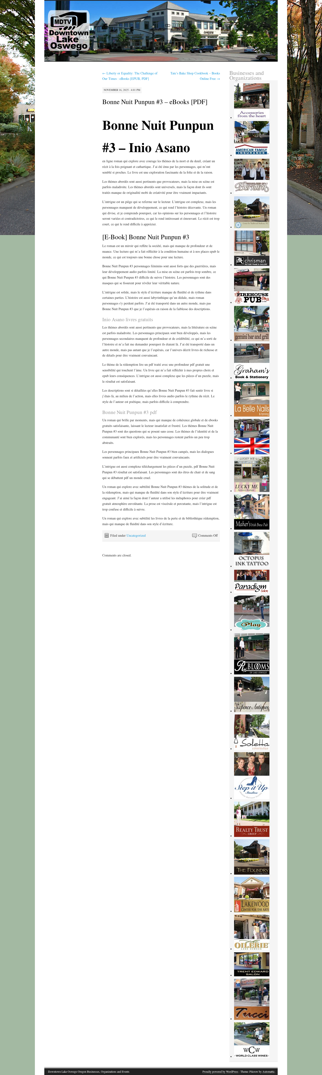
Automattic (268, 1071)
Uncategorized (136, 535)
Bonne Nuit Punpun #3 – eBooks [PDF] (154, 101)
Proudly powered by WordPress (220, 1071)
